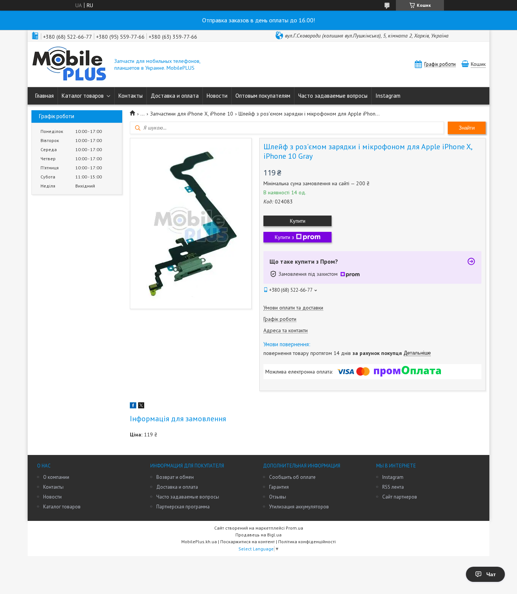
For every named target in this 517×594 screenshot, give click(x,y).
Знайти (467, 128)
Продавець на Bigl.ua (258, 535)
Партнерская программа (183, 506)
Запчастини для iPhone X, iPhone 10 (191, 113)
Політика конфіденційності (307, 541)
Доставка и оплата (175, 95)
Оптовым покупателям (262, 95)
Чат (491, 574)
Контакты (130, 95)
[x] (141, 406)
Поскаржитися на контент (247, 541)
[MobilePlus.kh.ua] (69, 64)
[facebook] (133, 406)
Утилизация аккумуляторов (299, 506)
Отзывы (277, 497)
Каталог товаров (83, 95)
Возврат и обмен (175, 477)
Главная (44, 95)
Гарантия (279, 487)
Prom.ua (294, 528)
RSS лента (393, 487)
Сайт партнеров (399, 497)
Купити (297, 220)
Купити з (284, 237)
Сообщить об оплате (292, 477)
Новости (217, 95)
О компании (56, 477)
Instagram (387, 95)
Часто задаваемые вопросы (333, 95)
